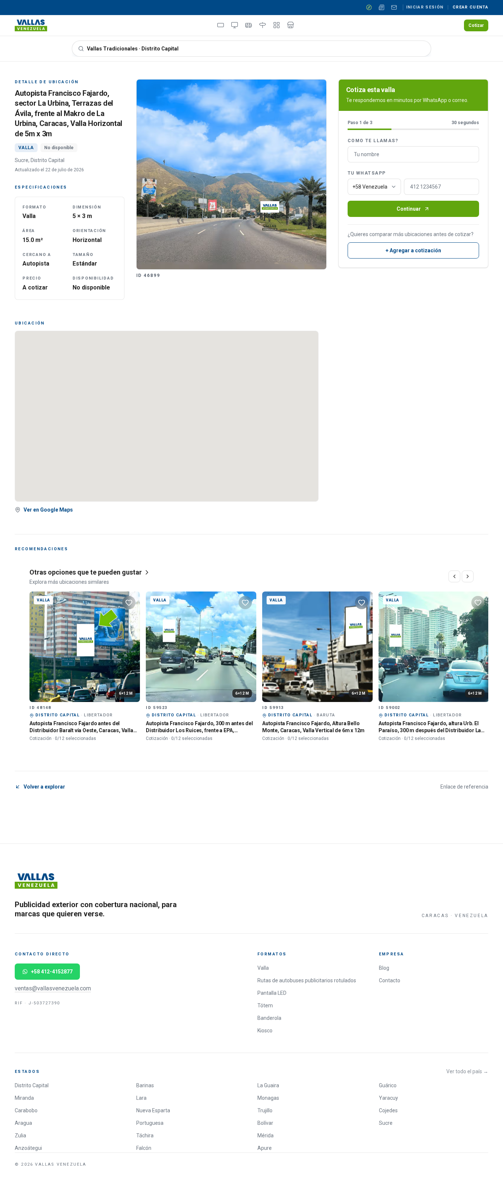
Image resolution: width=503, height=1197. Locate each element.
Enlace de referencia (464, 787)
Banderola (269, 1018)
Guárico (388, 1085)
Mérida (265, 1135)
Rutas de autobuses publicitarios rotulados (306, 980)
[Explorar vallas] (369, 7)
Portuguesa (149, 1123)
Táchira (145, 1135)
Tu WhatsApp (367, 173)
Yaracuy (388, 1098)
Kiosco (264, 1030)
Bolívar (265, 1123)
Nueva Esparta (153, 1110)
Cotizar (476, 25)
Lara (141, 1098)
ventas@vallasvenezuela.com (53, 988)
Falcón (143, 1148)
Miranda (24, 1098)
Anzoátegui (28, 1148)
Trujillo (264, 1110)
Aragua (23, 1123)
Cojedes (388, 1110)
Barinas (145, 1085)
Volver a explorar (44, 787)
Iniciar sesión (424, 7)
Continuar (409, 209)
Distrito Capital (32, 1085)
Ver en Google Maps (48, 510)
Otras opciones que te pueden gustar (85, 572)
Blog (384, 968)
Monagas (268, 1098)
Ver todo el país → (467, 1071)
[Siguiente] (468, 576)
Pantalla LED (271, 993)
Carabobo (26, 1110)
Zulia (20, 1135)
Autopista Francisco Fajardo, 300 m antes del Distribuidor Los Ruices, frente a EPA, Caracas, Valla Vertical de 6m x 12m (199, 730)
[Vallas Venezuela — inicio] (31, 25)
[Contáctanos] (394, 7)
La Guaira (268, 1085)
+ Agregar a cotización (413, 250)
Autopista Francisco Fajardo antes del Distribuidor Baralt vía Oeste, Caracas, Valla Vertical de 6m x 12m (81, 730)
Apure (264, 1148)
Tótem (265, 1005)
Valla (263, 968)
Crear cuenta (470, 7)
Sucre (386, 1123)
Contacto (389, 980)
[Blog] (381, 7)
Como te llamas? (373, 140)
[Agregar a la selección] (129, 602)
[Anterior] (454, 576)
